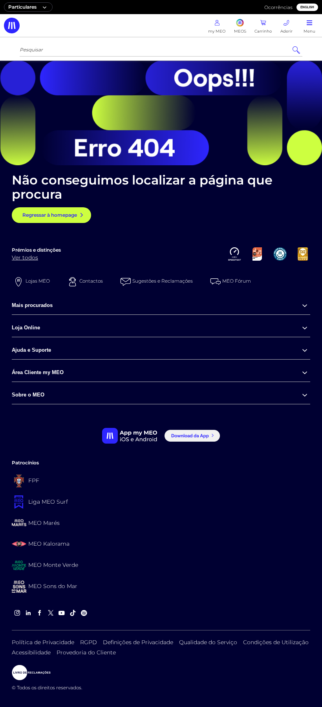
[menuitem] (161, 305)
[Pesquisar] (296, 50)
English (307, 7)
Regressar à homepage (49, 215)
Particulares (22, 7)
